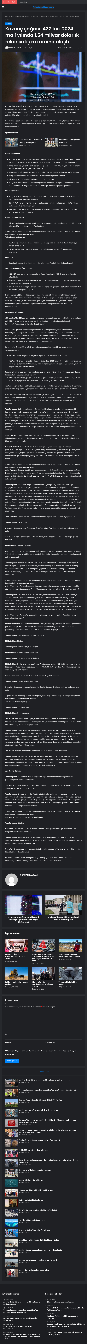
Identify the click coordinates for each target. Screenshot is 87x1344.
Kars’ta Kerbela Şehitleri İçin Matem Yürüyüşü (38, 1210)
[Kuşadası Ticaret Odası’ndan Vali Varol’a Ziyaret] (16, 945)
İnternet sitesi (50, 1042)
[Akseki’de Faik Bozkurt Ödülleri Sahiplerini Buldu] (11, 1243)
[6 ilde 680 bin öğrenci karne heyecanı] (11, 1153)
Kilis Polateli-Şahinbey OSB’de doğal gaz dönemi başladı (42, 984)
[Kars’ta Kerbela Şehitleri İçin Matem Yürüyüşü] (11, 1213)
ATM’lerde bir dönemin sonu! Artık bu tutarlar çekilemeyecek (44, 1080)
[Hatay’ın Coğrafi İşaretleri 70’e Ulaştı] (11, 1233)
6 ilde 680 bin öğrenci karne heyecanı (34, 1150)
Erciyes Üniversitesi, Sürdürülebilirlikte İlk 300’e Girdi (37, 2)
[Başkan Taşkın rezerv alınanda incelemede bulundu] (11, 1253)
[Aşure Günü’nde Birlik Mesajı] (11, 1183)
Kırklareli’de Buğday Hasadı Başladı (16, 983)
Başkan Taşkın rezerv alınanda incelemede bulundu (40, 1250)
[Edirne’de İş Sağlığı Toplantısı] (11, 1203)
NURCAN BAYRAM (15, 48)
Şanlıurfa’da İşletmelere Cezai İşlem (34, 1270)
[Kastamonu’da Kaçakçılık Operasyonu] (51, 142)
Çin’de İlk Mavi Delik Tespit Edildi (32, 1220)
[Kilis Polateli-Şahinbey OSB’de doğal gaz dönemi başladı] (43, 973)
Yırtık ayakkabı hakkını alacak (68, 983)
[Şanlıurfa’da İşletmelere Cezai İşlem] (11, 1273)
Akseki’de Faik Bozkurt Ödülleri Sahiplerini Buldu (39, 1240)
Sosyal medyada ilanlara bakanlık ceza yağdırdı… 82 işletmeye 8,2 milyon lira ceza (43, 957)
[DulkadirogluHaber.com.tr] (43, 7)
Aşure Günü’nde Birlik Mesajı (31, 1180)
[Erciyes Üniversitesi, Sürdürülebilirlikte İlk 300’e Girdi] (11, 1103)
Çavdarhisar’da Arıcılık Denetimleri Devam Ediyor (69, 955)
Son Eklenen (44, 1072)
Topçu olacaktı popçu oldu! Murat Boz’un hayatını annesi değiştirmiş (48, 1090)
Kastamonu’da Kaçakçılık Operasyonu (35, 1170)
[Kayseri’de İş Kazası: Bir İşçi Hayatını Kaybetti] (11, 1263)
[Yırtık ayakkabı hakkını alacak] (70, 973)
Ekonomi (18, 16)
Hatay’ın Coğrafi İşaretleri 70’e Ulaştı (34, 1230)
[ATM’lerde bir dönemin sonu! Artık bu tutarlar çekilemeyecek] (11, 1083)
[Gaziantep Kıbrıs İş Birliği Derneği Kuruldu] (11, 1193)
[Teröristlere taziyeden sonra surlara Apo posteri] (11, 1143)
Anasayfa (10, 16)
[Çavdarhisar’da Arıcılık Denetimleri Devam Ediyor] (70, 945)
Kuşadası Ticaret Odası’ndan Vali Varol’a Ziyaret (15, 956)
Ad (6, 1034)
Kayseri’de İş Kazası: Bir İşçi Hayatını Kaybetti (38, 1260)
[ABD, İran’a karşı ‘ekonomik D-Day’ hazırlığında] (11, 142)
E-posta (8, 1042)
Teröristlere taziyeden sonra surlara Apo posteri (39, 1140)
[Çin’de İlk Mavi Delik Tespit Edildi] (11, 1223)
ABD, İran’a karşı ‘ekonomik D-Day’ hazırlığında (38, 1110)
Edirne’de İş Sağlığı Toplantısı (31, 1200)
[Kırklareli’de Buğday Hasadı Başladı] (16, 973)
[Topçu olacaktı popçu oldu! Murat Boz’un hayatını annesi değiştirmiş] (11, 1093)
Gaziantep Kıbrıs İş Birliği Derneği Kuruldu (36, 1190)
